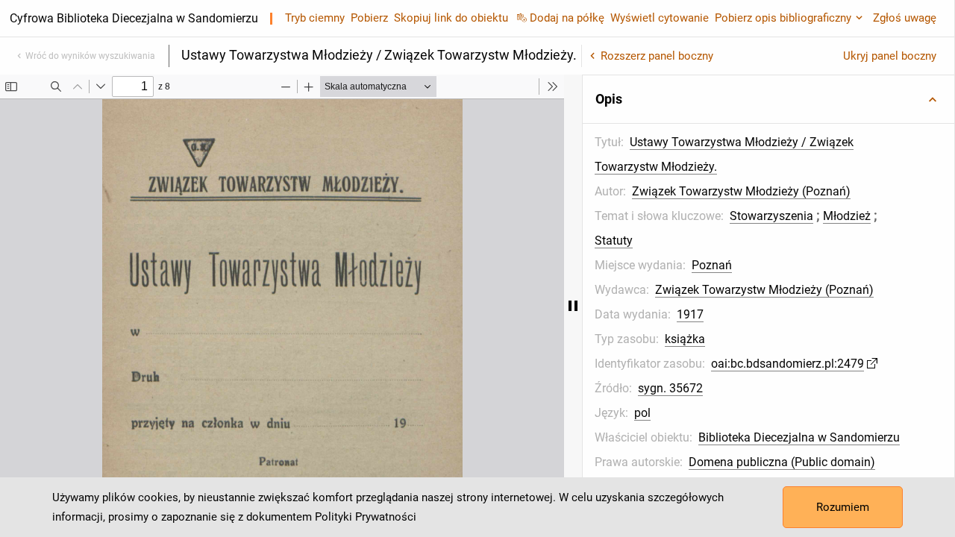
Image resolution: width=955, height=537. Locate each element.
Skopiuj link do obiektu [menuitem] (451, 18)
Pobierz (369, 18)
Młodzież (847, 216)
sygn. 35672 (670, 388)
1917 (690, 314)
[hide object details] (573, 306)
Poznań (712, 265)
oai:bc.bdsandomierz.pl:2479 (787, 364)
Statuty (614, 240)
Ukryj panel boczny (889, 56)
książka (685, 339)
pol (642, 413)
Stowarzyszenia (771, 216)
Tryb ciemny (315, 18)
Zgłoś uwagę (904, 18)
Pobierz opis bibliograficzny (783, 18)
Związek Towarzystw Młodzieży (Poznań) (741, 191)
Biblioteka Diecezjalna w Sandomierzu (799, 437)
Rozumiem (842, 507)
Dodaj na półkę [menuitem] (567, 18)
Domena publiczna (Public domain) (782, 462)
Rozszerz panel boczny (657, 56)
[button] (768, 99)
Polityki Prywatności (365, 517)
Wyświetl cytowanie (659, 18)
